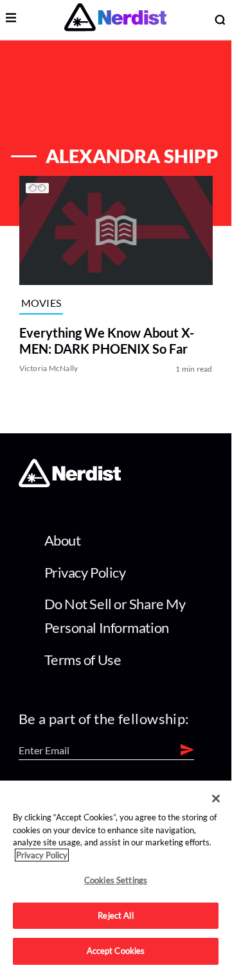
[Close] (216, 798)
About (62, 540)
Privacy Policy (85, 572)
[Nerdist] (115, 19)
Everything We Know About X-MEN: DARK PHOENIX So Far (106, 341)
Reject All (115, 915)
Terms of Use (82, 659)
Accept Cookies (116, 951)
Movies (41, 303)
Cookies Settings (115, 880)
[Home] (70, 483)
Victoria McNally (48, 369)
